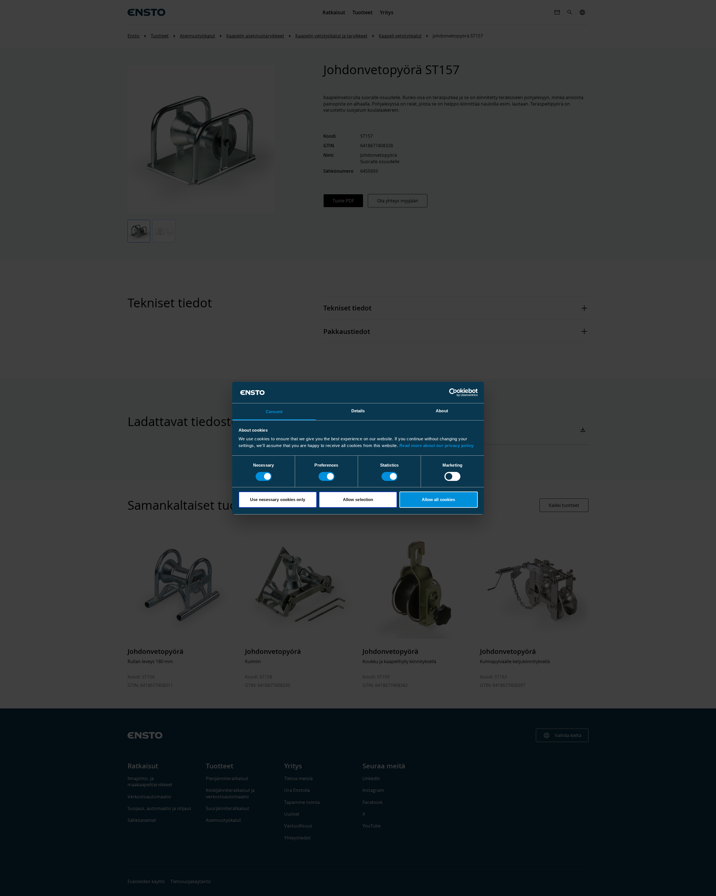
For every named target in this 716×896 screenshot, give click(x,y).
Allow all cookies (438, 499)
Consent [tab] (274, 411)
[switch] (327, 476)
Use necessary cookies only (277, 499)
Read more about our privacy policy (436, 445)
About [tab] (442, 410)
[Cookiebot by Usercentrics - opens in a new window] (453, 392)
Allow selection (358, 499)
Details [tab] (358, 410)
